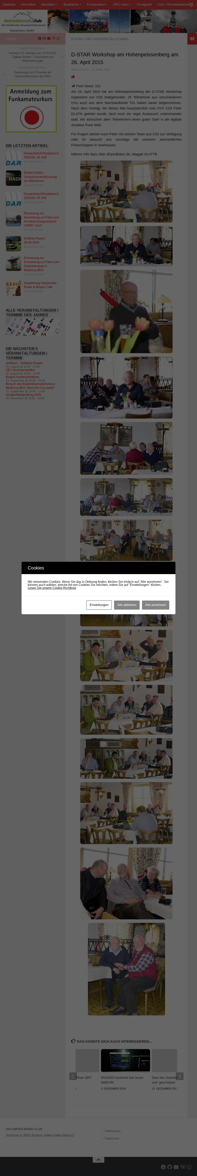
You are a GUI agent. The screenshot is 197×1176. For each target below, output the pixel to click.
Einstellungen (99, 605)
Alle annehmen (155, 605)
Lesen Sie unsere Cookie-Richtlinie (52, 588)
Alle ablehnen (126, 605)
